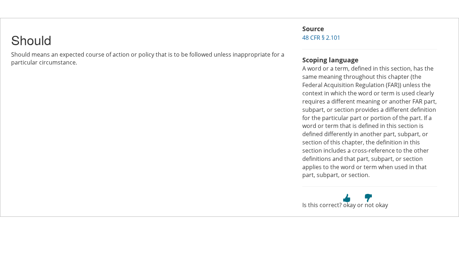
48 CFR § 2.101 (321, 38)
